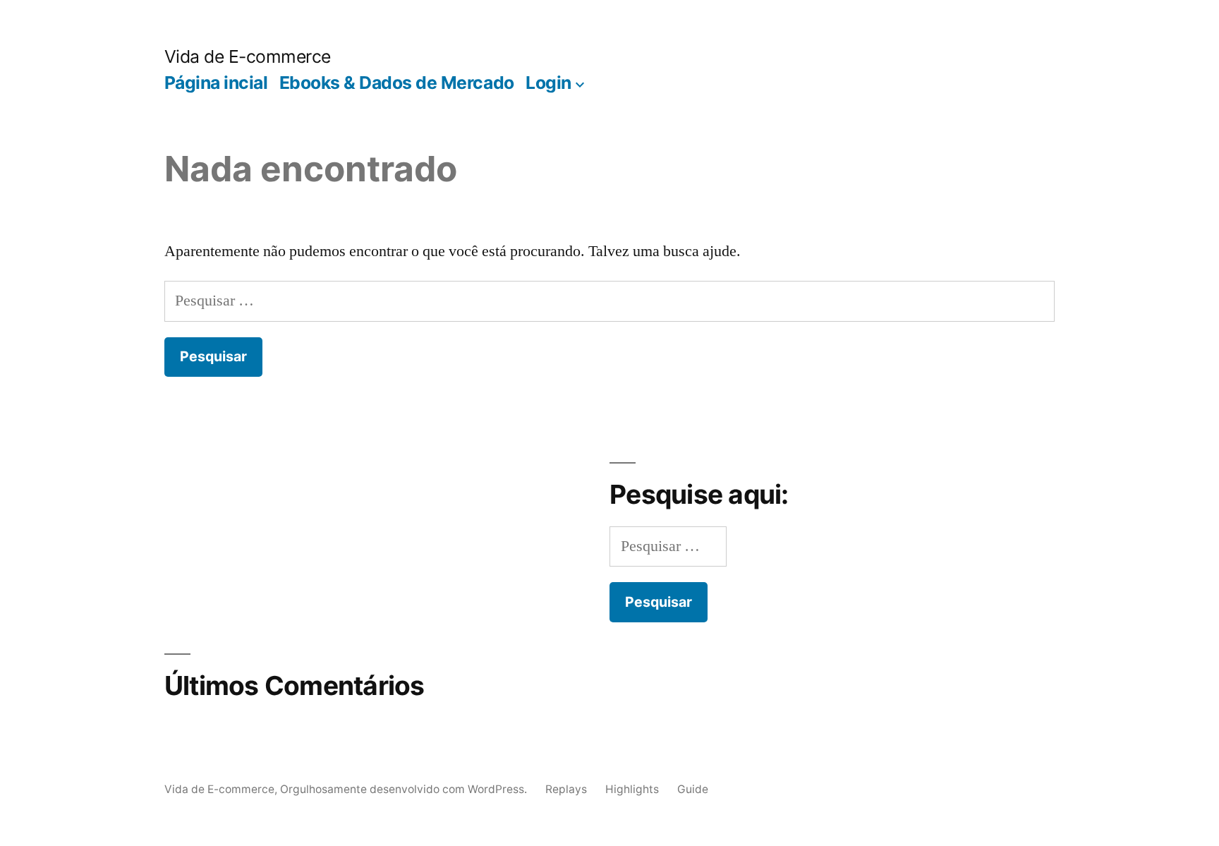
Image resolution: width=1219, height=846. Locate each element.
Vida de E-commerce (247, 56)
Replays (566, 789)
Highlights (632, 789)
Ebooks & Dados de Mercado (396, 82)
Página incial (216, 82)
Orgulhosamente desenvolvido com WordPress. (405, 789)
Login (548, 82)
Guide (692, 789)
